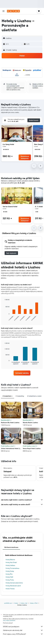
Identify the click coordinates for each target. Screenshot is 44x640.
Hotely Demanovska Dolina (14, 583)
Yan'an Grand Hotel (10, 206)
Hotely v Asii (23, 603)
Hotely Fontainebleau (12, 568)
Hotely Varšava (10, 565)
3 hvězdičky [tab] (20, 396)
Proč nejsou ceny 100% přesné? (14, 634)
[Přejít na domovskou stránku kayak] (13, 11)
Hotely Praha (10, 580)
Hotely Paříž (9, 577)
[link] (11, 253)
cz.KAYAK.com (8, 603)
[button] (3, 11)
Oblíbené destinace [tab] (11, 547)
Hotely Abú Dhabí (11, 562)
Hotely (16, 603)
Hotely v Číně (33, 603)
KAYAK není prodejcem (11, 626)
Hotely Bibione (10, 559)
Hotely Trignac (10, 589)
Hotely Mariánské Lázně (13, 586)
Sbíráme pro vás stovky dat (12, 630)
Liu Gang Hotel (8, 144)
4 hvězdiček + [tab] (7, 396)
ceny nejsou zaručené (9, 620)
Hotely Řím (9, 574)
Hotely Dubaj (10, 571)
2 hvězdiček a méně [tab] (34, 396)
